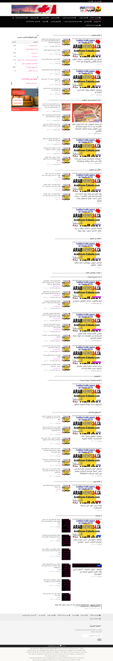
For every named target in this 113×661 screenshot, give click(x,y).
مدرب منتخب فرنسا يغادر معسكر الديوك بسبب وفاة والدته (89, 367)
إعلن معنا (84, 615)
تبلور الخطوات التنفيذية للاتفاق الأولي (51, 70)
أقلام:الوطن (44, 18)
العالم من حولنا (57, 44)
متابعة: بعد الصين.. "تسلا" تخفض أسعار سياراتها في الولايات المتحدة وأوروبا (50, 439)
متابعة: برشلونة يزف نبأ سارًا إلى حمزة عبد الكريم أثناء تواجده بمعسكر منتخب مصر (51, 550)
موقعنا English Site (92, 25)
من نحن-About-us (63, 615)
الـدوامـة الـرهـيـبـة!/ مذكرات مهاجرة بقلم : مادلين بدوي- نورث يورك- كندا (51, 195)
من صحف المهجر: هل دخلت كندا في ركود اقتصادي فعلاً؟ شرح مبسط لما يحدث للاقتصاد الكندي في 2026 (51, 105)
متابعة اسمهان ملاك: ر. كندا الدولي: (27, 60)
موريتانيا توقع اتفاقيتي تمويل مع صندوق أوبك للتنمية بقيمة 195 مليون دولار (51, 302)
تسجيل (90, 1)
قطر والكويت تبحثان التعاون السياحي (87, 301)
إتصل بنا (74, 615)
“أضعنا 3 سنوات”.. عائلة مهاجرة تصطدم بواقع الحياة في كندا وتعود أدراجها (51, 159)
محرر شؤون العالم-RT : (31, 67)
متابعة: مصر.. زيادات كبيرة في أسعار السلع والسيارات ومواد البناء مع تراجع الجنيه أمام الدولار (51, 428)
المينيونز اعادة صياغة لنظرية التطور (88, 404)
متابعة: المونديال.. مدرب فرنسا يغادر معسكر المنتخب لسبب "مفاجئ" (87, 541)
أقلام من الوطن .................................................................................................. (78, 238)
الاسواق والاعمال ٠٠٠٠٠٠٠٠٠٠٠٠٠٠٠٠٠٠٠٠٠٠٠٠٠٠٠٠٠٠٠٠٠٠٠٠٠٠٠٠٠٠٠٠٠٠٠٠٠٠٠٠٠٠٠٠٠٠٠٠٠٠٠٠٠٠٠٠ (76, 412)
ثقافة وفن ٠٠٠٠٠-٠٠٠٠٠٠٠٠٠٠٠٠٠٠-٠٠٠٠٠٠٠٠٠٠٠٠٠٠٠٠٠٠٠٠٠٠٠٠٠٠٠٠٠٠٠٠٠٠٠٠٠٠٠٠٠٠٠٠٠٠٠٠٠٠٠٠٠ (77, 481)
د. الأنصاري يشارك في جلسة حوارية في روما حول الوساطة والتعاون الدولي (50, 292)
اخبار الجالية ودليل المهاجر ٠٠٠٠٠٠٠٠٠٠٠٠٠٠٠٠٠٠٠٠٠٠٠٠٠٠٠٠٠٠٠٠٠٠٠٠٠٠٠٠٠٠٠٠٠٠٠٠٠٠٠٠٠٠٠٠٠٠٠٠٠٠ (74, 100)
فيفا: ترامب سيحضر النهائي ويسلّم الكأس (51, 356)
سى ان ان (35, 56)
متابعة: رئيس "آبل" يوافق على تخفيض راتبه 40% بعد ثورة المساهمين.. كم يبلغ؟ (51, 417)
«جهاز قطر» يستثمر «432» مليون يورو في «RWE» (50, 80)
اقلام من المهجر (97, 190)
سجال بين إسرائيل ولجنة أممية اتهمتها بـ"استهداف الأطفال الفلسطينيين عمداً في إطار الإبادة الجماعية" (50, 40)
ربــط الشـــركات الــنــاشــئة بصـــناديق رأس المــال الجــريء (51, 89)
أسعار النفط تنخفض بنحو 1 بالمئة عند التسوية (51, 336)
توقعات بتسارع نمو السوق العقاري (52, 50)
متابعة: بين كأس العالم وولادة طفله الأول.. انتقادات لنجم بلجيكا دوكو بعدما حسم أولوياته (51, 565)
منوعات (98, 400)
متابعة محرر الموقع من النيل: (30, 63)
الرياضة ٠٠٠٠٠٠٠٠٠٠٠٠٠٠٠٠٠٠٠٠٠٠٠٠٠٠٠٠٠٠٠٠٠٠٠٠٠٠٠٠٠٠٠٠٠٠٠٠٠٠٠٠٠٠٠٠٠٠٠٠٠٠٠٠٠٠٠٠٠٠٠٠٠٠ (78, 515)
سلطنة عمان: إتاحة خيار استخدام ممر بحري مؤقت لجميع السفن (51, 347)
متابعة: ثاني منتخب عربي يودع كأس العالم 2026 (51, 594)
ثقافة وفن (87, 21)
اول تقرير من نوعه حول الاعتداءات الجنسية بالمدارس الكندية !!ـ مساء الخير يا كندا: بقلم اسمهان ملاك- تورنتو (88, 197)
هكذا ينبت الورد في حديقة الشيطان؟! (91, 506)
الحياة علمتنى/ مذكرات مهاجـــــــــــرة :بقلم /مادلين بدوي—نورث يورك (88, 229)
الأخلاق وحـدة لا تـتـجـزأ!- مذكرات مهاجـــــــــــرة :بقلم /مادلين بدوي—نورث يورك (51, 175)
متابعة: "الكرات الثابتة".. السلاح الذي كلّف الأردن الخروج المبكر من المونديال (87, 572)
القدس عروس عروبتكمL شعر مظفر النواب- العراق (88, 264)
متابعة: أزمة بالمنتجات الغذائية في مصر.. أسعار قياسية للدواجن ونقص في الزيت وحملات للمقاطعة (88, 471)
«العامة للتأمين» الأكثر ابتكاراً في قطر (51, 59)
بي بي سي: (34, 53)
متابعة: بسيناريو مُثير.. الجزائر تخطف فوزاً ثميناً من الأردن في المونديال (51, 581)
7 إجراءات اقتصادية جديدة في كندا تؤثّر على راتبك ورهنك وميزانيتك (88, 160)
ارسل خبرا (41, 615)
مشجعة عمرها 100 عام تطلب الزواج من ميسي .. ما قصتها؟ (50, 365)
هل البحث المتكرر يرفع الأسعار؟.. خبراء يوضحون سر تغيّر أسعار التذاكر (51, 116)
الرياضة (45, 21)
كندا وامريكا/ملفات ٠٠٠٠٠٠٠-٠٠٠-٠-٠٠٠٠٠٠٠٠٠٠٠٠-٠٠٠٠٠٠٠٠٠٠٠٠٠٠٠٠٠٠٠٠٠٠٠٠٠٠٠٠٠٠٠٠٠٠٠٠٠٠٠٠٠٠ (76, 277)
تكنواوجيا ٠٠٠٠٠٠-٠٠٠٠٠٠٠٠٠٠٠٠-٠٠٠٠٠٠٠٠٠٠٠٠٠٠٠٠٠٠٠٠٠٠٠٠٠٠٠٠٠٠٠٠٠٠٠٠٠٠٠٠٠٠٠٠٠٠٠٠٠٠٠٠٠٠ (77, 376)
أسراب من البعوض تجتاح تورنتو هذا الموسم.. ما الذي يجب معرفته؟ (52, 149)
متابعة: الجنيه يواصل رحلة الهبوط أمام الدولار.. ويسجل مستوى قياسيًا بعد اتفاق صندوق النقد (51, 450)
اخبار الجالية (98, 120)
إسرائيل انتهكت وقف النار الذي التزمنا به (89, 91)
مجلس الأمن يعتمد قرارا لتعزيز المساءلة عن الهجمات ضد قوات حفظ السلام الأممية (87, 336)
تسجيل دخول (97, 1)
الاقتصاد (98, 432)
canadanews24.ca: (33, 45)
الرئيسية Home (94, 18)
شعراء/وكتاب (33, 18)
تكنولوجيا (96, 21)
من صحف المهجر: (33, 71)
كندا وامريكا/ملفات (96, 297)
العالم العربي (97, 55)
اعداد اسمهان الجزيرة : (31, 49)
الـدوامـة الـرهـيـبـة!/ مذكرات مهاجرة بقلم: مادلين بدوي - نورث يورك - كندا (51, 185)
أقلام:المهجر (54, 18)
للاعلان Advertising (32, 21)
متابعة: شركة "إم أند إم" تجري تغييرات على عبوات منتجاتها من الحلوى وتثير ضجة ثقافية (51, 470)
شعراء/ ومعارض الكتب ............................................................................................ (76, 272)
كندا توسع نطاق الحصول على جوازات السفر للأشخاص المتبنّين (51, 139)
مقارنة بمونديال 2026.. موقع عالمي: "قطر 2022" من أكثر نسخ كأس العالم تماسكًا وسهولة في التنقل (51, 282)
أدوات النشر (51, 615)
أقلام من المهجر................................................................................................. (78, 169)
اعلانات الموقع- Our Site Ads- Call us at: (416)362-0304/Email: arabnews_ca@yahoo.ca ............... (78, 606)
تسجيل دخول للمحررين (28, 615)
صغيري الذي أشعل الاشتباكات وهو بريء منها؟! (51, 486)
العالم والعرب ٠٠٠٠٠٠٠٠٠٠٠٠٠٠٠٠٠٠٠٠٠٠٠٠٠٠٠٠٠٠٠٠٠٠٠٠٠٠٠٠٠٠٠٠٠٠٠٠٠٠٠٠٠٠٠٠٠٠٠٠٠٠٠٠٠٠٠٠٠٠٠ (77, 35)
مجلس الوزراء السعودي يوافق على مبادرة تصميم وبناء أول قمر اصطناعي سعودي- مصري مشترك (51, 315)
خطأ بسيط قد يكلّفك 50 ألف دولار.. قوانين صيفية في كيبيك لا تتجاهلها (51, 125)
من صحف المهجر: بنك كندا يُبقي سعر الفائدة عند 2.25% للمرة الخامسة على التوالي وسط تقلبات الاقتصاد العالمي (87, 128)
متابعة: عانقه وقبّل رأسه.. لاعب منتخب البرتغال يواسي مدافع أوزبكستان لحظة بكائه (51, 521)
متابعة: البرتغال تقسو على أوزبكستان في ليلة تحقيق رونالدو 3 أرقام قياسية (51, 536)
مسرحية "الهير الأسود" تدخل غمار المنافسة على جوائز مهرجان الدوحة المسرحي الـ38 (51, 326)
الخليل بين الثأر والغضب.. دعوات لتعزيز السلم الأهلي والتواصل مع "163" (87, 60)
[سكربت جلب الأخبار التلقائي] (55, 646)
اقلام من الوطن (97, 259)
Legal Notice (94, 619)
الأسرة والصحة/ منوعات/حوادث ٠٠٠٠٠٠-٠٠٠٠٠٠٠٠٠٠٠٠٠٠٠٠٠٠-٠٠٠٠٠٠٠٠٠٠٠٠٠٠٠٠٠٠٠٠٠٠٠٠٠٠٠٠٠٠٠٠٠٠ (74, 380)
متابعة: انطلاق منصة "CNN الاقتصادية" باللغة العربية (91, 437)
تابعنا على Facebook (29, 79)
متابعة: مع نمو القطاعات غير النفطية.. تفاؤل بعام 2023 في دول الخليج (51, 460)
